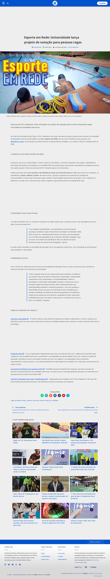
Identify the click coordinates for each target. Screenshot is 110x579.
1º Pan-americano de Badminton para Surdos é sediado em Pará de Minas (83, 496)
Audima (61, 556)
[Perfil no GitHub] (5, 564)
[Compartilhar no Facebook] (55, 395)
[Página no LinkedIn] (12, 564)
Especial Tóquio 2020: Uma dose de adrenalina (83, 522)
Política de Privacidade (95, 573)
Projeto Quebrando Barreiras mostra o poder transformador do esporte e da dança (55, 496)
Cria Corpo (62, 553)
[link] (79, 574)
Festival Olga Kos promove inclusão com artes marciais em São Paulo (25, 523)
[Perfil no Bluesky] (9, 564)
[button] (3, 3)
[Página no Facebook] (20, 564)
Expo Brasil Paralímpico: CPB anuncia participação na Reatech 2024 (83, 442)
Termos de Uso (98, 576)
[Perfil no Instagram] (16, 564)
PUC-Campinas (53, 400)
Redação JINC (37, 47)
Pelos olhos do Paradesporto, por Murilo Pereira (26, 495)
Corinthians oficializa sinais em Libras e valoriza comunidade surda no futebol (25, 469)
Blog (43, 553)
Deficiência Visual (20, 400)
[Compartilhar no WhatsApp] (42, 395)
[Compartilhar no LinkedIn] (46, 395)
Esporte (29, 400)
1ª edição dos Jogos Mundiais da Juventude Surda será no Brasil (83, 468)
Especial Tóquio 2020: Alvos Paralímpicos (52, 468)
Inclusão (36, 400)
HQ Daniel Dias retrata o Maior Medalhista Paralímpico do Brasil (54, 441)
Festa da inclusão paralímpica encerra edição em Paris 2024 (53, 522)
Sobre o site (45, 559)
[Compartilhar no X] (68, 395)
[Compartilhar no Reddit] (50, 395)
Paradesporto (75, 47)
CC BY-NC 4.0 (79, 573)
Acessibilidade (46, 556)
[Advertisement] (55, 18)
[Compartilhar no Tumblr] (59, 395)
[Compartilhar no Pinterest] (63, 395)
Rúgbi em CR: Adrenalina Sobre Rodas (25, 441)
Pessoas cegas (44, 400)
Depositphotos (63, 559)
